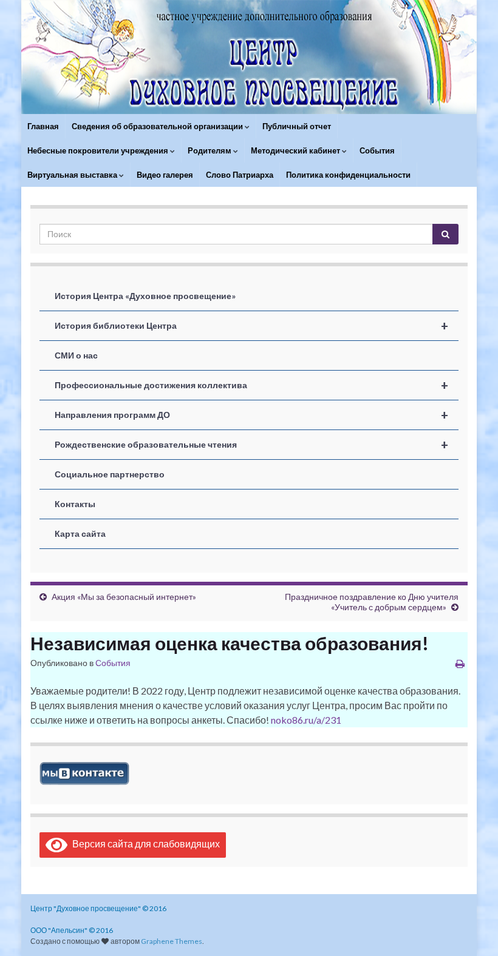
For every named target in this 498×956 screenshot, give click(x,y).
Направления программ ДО (251, 415)
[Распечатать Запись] (460, 663)
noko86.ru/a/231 (306, 719)
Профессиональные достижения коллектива (251, 385)
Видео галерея (165, 175)
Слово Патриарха (239, 175)
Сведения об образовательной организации (158, 126)
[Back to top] (470, 929)
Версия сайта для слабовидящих (143, 843)
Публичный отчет (296, 126)
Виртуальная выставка (73, 175)
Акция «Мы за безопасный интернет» (124, 596)
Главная (43, 126)
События (377, 150)
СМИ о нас (76, 355)
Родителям (210, 150)
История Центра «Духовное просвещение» (145, 296)
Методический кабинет (296, 150)
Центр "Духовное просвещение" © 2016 (98, 908)
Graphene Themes (171, 941)
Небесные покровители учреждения (98, 150)
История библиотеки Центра (251, 325)
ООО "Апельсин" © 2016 (71, 930)
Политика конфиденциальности (348, 175)
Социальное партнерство (110, 474)
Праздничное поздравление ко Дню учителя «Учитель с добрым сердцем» (372, 601)
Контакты (75, 504)
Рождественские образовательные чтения (251, 444)
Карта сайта (80, 533)
